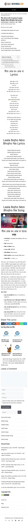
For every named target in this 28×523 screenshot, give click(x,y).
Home (2, 13)
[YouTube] (19, 521)
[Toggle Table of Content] (17, 57)
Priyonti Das (12, 22)
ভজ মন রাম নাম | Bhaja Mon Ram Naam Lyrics (13, 361)
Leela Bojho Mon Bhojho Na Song (10, 62)
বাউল (16, 22)
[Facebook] (6, 521)
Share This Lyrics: (10, 65)
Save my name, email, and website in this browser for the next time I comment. (13, 401)
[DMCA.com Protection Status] (5, 495)
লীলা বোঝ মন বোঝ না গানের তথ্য (8, 64)
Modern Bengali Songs (7, 435)
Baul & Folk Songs (8, 13)
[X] (9, 521)
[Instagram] (12, 521)
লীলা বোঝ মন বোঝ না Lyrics (7, 59)
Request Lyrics (5, 507)
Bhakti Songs (4, 421)
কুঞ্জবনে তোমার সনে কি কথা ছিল (14, 99)
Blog (2, 503)
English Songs (5, 424)
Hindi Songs (4, 428)
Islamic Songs (4, 432)
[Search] (19, 412)
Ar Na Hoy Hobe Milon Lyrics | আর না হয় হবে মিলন (13, 487)
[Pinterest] (15, 521)
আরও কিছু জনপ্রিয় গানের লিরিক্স (11, 67)
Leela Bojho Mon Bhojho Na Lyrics (11, 60)
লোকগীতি (20, 22)
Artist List (3, 500)
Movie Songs (4, 439)
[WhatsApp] (22, 521)
